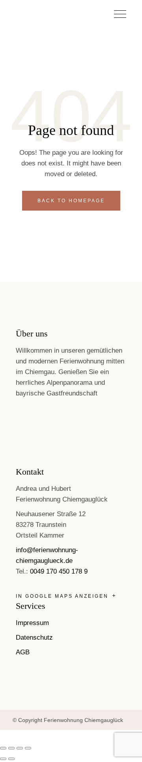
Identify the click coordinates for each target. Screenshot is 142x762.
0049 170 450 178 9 (59, 571)
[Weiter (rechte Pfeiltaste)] (11, 759)
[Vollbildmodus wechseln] (11, 748)
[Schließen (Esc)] (28, 748)
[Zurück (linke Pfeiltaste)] (3, 759)
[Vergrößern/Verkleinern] (3, 748)
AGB (23, 652)
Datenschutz (34, 637)
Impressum (32, 623)
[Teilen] (20, 748)
